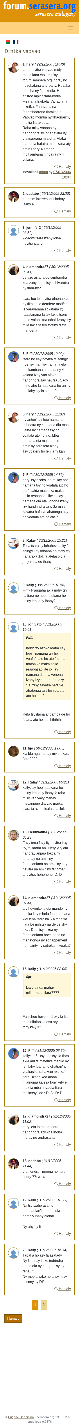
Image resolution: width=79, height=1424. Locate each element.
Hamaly (64, 167)
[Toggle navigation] (70, 28)
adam (43, 172)
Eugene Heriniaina (21, 1417)
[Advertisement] (39, 1364)
